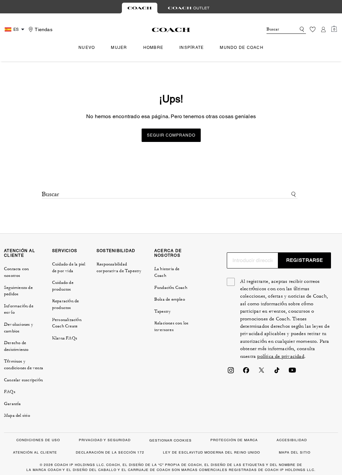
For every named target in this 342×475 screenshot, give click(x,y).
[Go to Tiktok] (277, 372)
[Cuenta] (323, 29)
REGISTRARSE (304, 260)
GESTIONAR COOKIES (170, 440)
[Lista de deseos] (313, 29)
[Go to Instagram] (231, 372)
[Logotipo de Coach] (171, 29)
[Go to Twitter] (262, 372)
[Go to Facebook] (246, 372)
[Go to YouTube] (292, 372)
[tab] (139, 8)
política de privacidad (280, 356)
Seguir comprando (171, 135)
